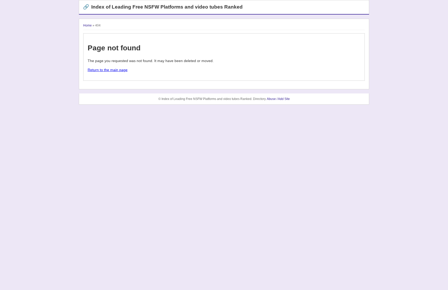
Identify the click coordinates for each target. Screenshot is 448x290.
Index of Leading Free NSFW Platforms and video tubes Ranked (163, 7)
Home (87, 25)
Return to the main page (108, 70)
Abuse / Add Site (278, 99)
